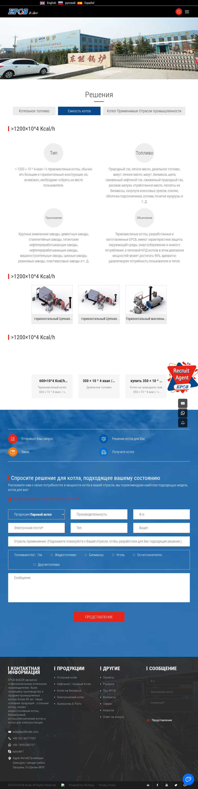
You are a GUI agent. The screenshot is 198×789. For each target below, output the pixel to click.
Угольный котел (67, 677)
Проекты (108, 677)
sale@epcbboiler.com (25, 732)
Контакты (109, 697)
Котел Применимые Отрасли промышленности (144, 111)
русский (70, 3)
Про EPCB (109, 690)
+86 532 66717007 (24, 738)
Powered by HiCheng (81, 785)
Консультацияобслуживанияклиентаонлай (44, 499)
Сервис (107, 703)
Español (89, 3)
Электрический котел (70, 697)
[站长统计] (62, 785)
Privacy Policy (107, 785)
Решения (108, 684)
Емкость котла (79, 111)
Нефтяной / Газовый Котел (74, 684)
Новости (108, 710)
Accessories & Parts (69, 703)
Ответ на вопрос (113, 717)
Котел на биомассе (69, 690)
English (51, 3)
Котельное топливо (34, 111)
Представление (99, 617)
